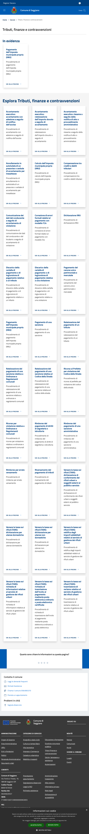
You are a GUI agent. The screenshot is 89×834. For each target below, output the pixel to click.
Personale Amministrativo (11, 759)
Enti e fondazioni (7, 751)
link (65, 820)
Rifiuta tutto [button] (53, 825)
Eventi (69, 762)
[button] (44, 830)
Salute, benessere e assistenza (52, 759)
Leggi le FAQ (27, 786)
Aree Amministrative (9, 743)
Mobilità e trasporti (30, 759)
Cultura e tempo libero (31, 743)
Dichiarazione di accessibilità (51, 796)
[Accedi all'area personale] (80, 3)
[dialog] (44, 821)
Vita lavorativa (28, 747)
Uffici (3, 747)
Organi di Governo (8, 739)
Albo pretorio (49, 782)
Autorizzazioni (50, 764)
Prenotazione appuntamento (28, 777)
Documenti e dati (7, 763)
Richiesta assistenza (30, 790)
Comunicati (71, 743)
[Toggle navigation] (4, 10)
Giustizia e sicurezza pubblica (52, 745)
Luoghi (69, 758)
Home (5, 19)
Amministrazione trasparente (51, 777)
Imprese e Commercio (31, 751)
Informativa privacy (52, 786)
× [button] (86, 810)
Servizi (12, 19)
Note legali (49, 790)
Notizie (69, 739)
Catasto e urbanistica (31, 755)
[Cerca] (84, 10)
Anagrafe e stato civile (31, 739)
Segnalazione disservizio (32, 782)
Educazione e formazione (54, 739)
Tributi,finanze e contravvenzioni (51, 752)
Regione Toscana (9, 3)
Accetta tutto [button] (36, 825)
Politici (3, 755)
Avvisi (69, 747)
